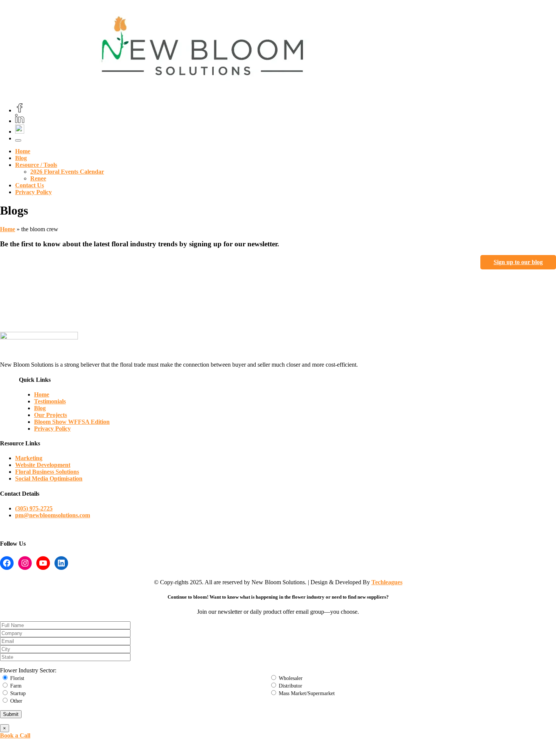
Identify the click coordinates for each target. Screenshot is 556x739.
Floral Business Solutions (47, 471)
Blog (21, 158)
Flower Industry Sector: (28, 670)
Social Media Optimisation (48, 478)
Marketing (28, 458)
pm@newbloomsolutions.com (52, 515)
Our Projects (50, 415)
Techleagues (386, 582)
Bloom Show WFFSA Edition (72, 422)
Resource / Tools (36, 165)
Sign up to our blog (518, 262)
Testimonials (50, 401)
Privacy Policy (33, 192)
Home (22, 151)
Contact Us (29, 185)
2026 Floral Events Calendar (67, 171)
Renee (38, 178)
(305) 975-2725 (34, 508)
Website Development (42, 465)
